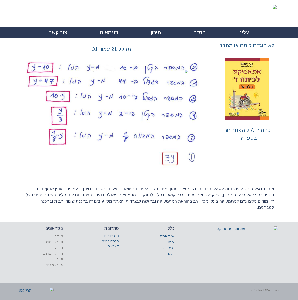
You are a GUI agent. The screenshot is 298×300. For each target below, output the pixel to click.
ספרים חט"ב (110, 241)
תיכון (156, 32)
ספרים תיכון (111, 236)
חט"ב (200, 32)
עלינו (243, 32)
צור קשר (58, 32)
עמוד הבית (167, 236)
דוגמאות (109, 32)
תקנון (171, 253)
